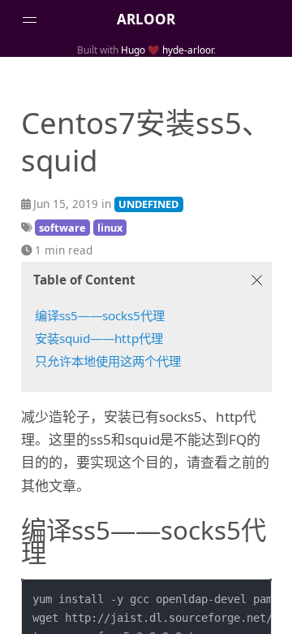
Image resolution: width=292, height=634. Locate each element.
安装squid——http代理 (99, 338)
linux (109, 227)
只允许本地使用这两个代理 (108, 361)
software (62, 227)
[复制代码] (253, 597)
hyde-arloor (187, 49)
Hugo (133, 49)
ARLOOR (146, 19)
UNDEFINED (148, 204)
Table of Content (84, 279)
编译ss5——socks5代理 (100, 315)
